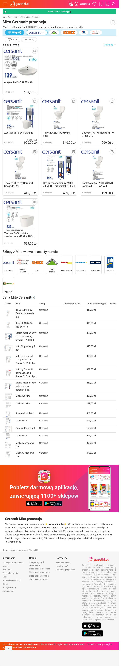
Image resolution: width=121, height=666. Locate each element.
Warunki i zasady (95, 644)
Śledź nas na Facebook (39, 569)
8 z (11, 44)
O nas (5, 584)
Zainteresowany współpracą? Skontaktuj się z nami (65, 566)
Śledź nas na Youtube (39, 576)
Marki (5, 577)
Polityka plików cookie (25, 647)
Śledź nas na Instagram (39, 572)
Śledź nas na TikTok (38, 579)
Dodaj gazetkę (9, 587)
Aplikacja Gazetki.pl (11, 580)
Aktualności (8, 591)
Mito (28, 17)
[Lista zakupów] (107, 3)
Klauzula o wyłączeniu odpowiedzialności (67, 644)
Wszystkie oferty (15, 17)
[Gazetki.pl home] (20, 4)
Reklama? (7, 570)
